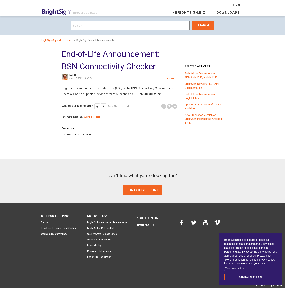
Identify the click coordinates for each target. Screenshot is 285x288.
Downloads (228, 12)
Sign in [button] (236, 5)
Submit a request (92, 117)
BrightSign (56, 12)
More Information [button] (235, 268)
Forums (69, 40)
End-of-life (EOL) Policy (99, 257)
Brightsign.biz (146, 218)
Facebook (163, 106)
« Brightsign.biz (188, 12)
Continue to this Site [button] (250, 276)
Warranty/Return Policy (99, 239)
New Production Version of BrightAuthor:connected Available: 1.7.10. (204, 118)
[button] (97, 106)
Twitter (169, 106)
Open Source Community (54, 234)
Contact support (142, 190)
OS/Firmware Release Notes (102, 234)
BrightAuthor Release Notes (101, 228)
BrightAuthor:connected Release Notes (107, 222)
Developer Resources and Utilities (58, 228)
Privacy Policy (94, 245)
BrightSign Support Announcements (95, 40)
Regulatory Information (99, 251)
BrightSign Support (51, 40)
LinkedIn (174, 106)
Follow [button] (171, 78)
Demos (44, 222)
